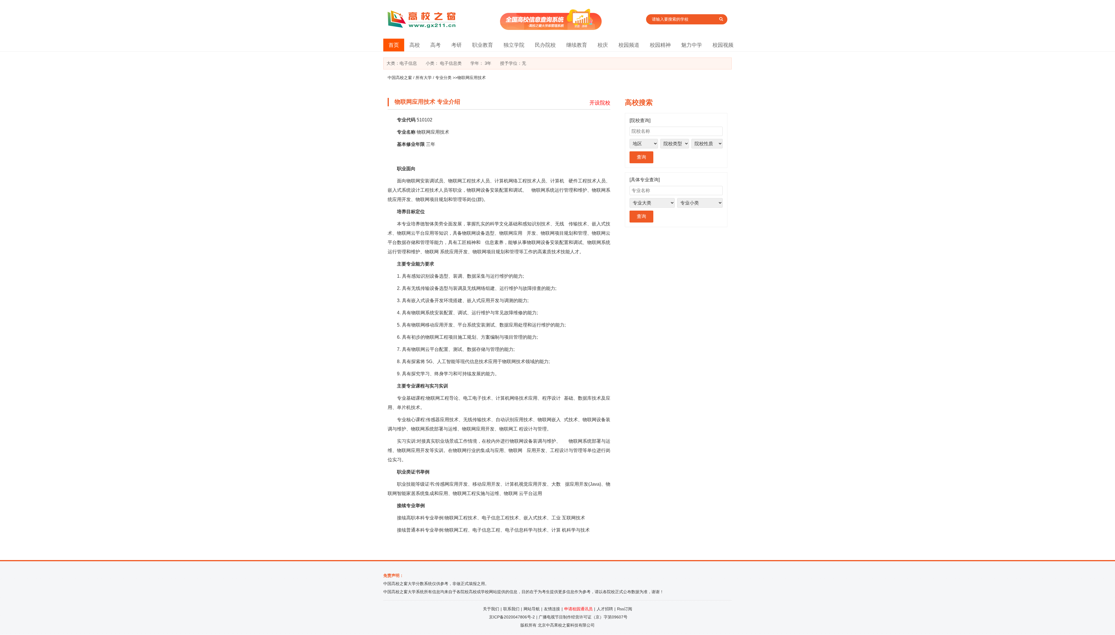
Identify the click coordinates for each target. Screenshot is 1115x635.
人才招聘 (605, 609)
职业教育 (482, 45)
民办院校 (545, 45)
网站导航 (532, 609)
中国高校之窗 (400, 77)
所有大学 (424, 77)
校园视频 (723, 45)
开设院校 (599, 103)
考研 (456, 45)
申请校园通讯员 (578, 609)
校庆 (603, 45)
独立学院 (513, 45)
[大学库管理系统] (551, 28)
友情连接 (552, 609)
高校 (414, 45)
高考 (435, 45)
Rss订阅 (624, 609)
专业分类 (443, 77)
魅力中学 (691, 45)
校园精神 (660, 45)
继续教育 (576, 45)
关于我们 (491, 609)
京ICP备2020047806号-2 (512, 617)
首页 (394, 45)
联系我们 (511, 609)
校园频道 (628, 45)
